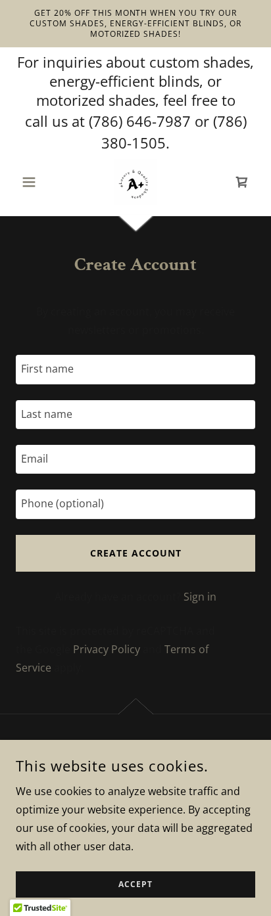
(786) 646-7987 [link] (140, 121)
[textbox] (135, 369)
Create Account (136, 553)
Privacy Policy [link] (106, 649)
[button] (34, 182)
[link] (135, 182)
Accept (135, 884)
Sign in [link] (200, 596)
